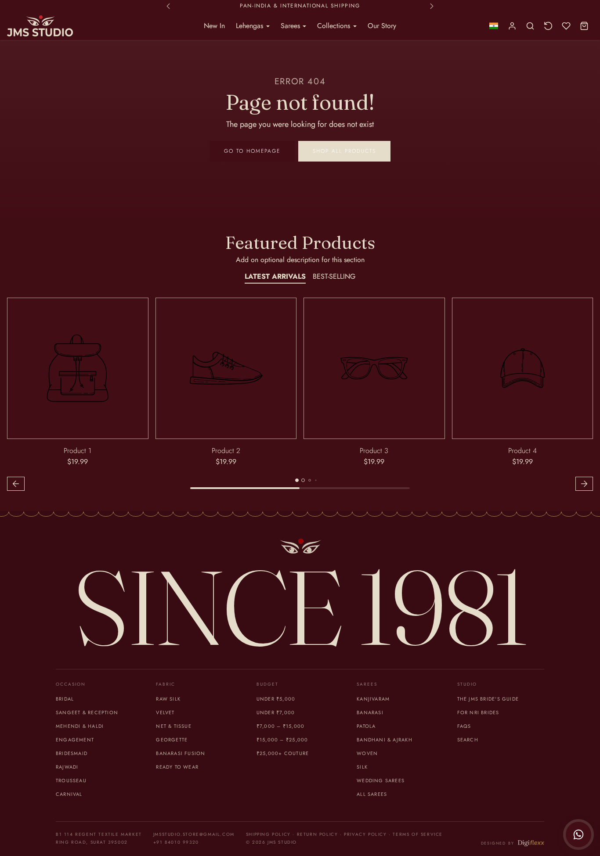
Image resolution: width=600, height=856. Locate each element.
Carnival (69, 794)
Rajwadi (67, 766)
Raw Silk (168, 698)
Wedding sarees (381, 780)
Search (467, 739)
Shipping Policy (268, 834)
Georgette (172, 739)
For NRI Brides (478, 712)
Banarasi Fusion (180, 753)
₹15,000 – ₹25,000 (282, 739)
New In (214, 26)
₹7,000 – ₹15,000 (280, 726)
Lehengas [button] (250, 26)
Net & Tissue (174, 726)
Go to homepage (252, 151)
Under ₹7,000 (276, 712)
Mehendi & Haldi (80, 726)
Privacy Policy (365, 834)
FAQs (464, 726)
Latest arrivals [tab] (275, 276)
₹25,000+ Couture (283, 753)
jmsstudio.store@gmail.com (194, 834)
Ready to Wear (177, 766)
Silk (362, 766)
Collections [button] (334, 26)
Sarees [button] (291, 26)
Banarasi (370, 712)
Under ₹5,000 (276, 698)
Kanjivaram (373, 698)
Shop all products (344, 151)
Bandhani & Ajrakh (384, 739)
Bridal (65, 698)
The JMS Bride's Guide (488, 698)
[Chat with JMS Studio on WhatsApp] (578, 834)
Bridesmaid (71, 753)
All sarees (372, 794)
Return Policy (317, 834)
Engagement (75, 739)
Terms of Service (418, 834)
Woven (367, 753)
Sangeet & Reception (87, 712)
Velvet (165, 712)
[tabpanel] (300, 395)
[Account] (512, 26)
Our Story (382, 26)
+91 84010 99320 (176, 842)
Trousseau (71, 780)
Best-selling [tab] (334, 276)
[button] (493, 26)
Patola (366, 726)
